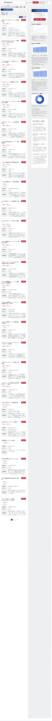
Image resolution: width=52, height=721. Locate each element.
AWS (9, 411)
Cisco (10, 50)
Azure (12, 411)
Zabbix (13, 311)
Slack (18, 411)
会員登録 (36, 2)
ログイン (30, 2)
